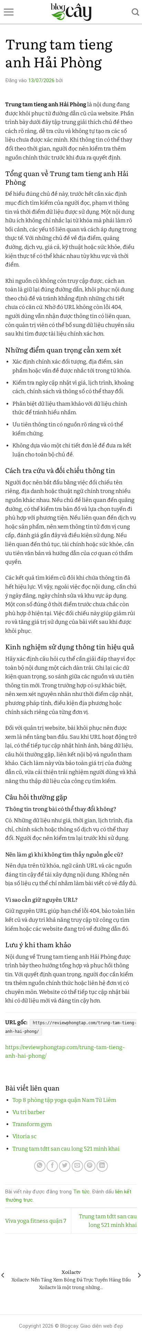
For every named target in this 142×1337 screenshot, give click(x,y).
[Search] (135, 12)
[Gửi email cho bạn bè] (77, 1166)
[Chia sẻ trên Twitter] (64, 1166)
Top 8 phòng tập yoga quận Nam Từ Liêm (64, 1100)
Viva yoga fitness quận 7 (35, 1221)
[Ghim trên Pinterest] (89, 1166)
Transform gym (32, 1124)
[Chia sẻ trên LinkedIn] (102, 1166)
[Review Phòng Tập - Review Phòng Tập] (71, 12)
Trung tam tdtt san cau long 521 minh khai (66, 1148)
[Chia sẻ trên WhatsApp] (39, 1166)
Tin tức (81, 1192)
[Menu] (8, 11)
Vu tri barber (28, 1112)
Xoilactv (71, 1272)
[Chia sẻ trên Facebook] (52, 1166)
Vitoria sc (24, 1136)
